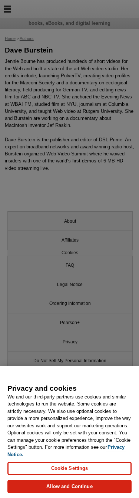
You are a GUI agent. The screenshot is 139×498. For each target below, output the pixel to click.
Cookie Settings (69, 468)
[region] (69, 432)
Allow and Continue (69, 486)
